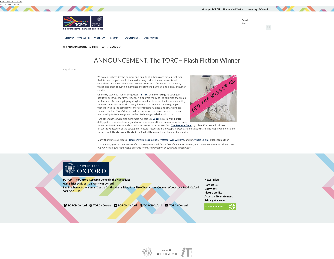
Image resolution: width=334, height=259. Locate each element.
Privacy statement (215, 200)
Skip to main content (9, 4)
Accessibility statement (218, 196)
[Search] (268, 27)
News (207, 179)
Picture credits (213, 192)
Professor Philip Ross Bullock (143, 139)
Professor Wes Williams (172, 139)
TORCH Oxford (127, 205)
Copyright (210, 188)
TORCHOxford (152, 205)
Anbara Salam (201, 139)
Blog (216, 179)
